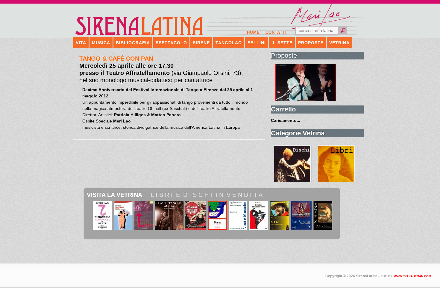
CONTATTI (276, 32)
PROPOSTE (311, 42)
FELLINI (257, 42)
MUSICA (101, 42)
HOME (253, 32)
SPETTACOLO (171, 42)
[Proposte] (319, 82)
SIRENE (201, 42)
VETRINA (339, 42)
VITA (81, 42)
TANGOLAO (229, 42)
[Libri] (336, 163)
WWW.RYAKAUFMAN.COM (412, 276)
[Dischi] (293, 163)
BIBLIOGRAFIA (133, 42)
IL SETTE (281, 42)
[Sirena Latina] (139, 34)
